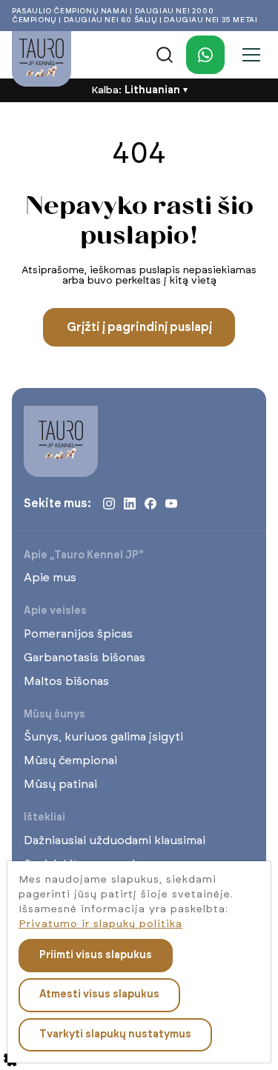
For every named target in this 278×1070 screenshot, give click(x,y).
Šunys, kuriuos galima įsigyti (103, 737)
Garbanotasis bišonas (84, 657)
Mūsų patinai (60, 784)
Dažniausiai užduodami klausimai (114, 840)
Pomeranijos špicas (78, 634)
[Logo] (41, 59)
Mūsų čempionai (70, 760)
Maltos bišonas (66, 681)
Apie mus (50, 578)
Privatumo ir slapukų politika (100, 924)
